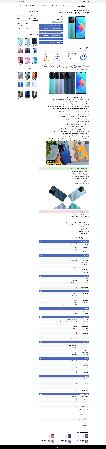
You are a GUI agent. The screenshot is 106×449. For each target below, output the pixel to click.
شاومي (27, 23)
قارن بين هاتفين (23, 6)
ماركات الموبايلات (50, 6)
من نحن (87, 1)
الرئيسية (68, 6)
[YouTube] (23, 1)
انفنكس (27, 28)
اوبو (34, 26)
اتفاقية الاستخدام (40, 447)
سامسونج (20, 23)
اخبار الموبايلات (31, 6)
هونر (35, 28)
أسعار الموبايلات (61, 6)
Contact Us (83, 1)
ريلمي (27, 26)
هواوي (20, 26)
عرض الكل (19, 18)
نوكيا (20, 28)
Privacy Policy (48, 447)
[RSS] (17, 1)
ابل (34, 23)
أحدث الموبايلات (41, 6)
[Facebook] (19, 1)
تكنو (84, 10)
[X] (21, 1)
